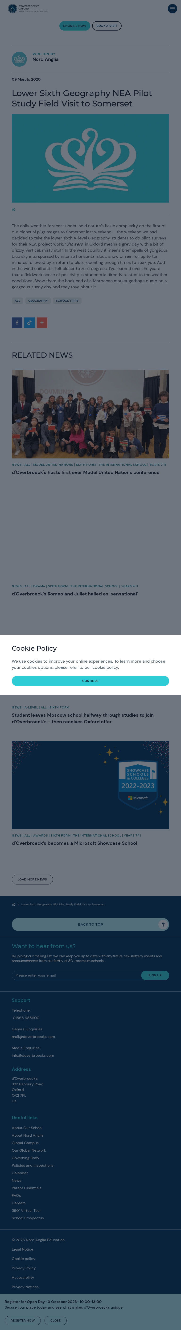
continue (90, 681)
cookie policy (105, 667)
